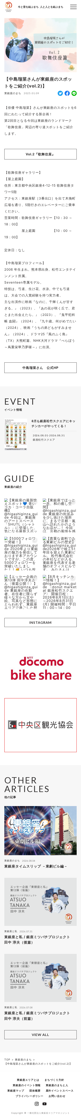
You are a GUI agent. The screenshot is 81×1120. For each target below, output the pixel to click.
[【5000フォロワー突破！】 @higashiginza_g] (21, 554)
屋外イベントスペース (60, 1090)
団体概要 (35, 1090)
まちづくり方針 (54, 1079)
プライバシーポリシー (30, 1096)
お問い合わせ (57, 1096)
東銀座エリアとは (28, 1079)
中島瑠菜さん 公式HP (40, 368)
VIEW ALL (40, 1035)
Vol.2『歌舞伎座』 (40, 154)
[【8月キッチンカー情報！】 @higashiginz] (60, 592)
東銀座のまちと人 (57, 1085)
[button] (73, 7)
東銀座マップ (15, 1090)
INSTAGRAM (40, 622)
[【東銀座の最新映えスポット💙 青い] (21, 515)
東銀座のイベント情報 (27, 1085)
